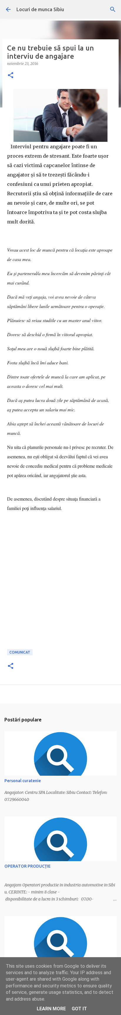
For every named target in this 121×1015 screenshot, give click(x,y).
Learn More (51, 1008)
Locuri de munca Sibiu (40, 9)
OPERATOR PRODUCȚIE (27, 866)
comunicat (19, 652)
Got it (79, 1008)
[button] (10, 76)
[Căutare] (112, 9)
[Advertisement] (60, 587)
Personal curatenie (22, 780)
